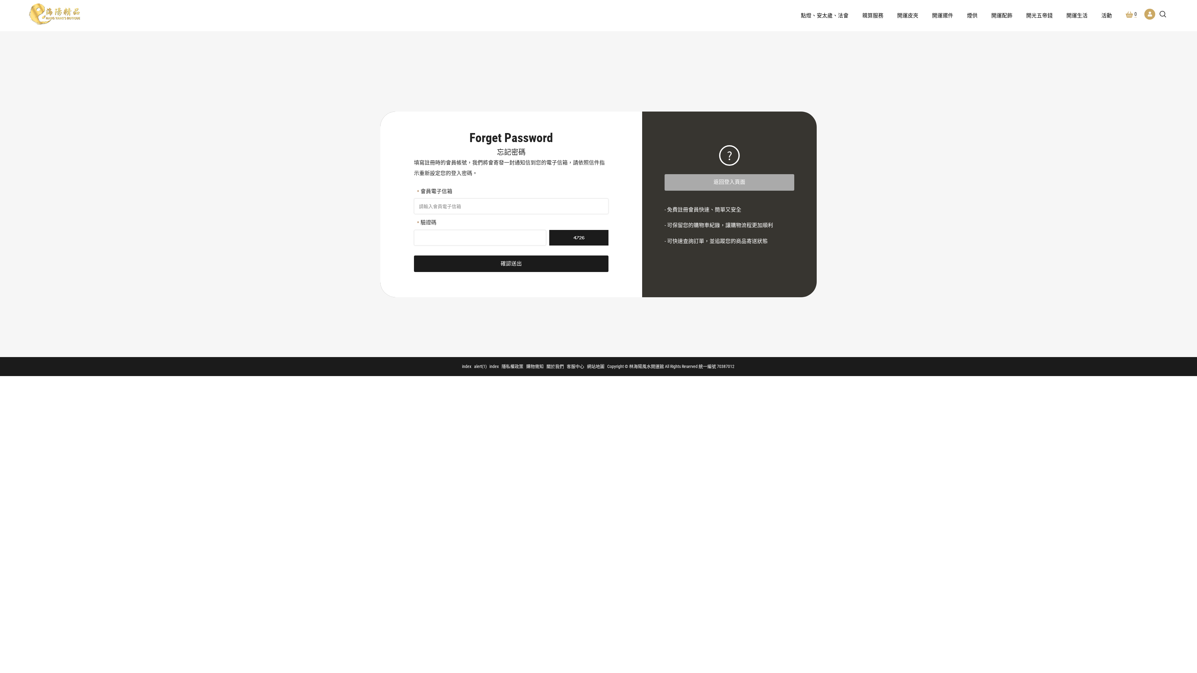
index (466, 366)
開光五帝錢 (1039, 15)
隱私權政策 (512, 366)
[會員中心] (1149, 14)
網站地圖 (595, 366)
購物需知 (535, 366)
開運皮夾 (907, 15)
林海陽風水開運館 (54, 14)
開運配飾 (1001, 15)
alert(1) (480, 366)
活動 (1106, 15)
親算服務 (872, 15)
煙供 (972, 15)
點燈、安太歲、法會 (824, 15)
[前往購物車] (1165, 564)
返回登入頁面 (729, 182)
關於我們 (555, 366)
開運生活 (1077, 15)
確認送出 (511, 263)
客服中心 (575, 366)
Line (1165, 600)
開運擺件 (942, 15)
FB (1165, 582)
